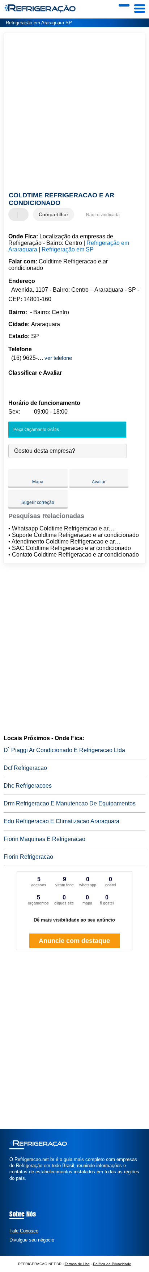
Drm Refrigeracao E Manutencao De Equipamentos (70, 803)
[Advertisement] (74, 113)
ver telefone (58, 358)
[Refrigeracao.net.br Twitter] (14, 1184)
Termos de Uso (77, 1264)
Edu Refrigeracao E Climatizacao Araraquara (61, 821)
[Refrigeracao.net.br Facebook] (11, 1184)
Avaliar (99, 481)
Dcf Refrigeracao (25, 768)
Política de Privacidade (112, 1264)
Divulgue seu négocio (31, 1240)
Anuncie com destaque (74, 940)
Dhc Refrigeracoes (28, 786)
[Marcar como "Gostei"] (15, 214)
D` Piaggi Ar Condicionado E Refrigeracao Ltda (64, 750)
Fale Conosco (23, 1231)
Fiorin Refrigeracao (28, 857)
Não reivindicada (103, 214)
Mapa (37, 481)
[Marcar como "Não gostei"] (24, 214)
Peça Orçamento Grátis (35, 429)
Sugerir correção (37, 502)
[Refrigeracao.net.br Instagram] (17, 1184)
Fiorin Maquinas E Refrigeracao (44, 839)
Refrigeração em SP (68, 249)
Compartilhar (53, 214)
